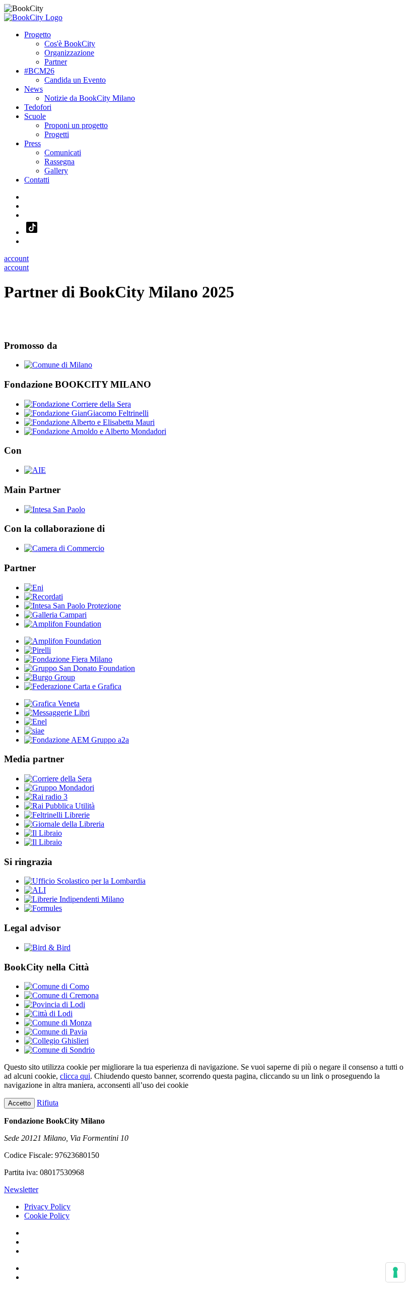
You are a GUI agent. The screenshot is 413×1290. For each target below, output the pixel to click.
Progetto (37, 34)
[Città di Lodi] (48, 1013)
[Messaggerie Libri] (57, 712)
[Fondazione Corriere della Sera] (77, 404)
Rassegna (59, 161)
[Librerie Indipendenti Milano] (74, 899)
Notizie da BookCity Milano (89, 98)
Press (32, 143)
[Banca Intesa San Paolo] (54, 509)
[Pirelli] (37, 650)
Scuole (35, 116)
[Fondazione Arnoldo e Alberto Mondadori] (95, 431)
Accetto (19, 1103)
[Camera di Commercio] (64, 548)
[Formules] (43, 908)
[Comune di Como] (56, 986)
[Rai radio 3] (45, 796)
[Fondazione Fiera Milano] (68, 659)
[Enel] (35, 721)
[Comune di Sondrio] (59, 1050)
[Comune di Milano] (58, 364)
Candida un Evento (75, 80)
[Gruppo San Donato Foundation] (79, 668)
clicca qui (75, 1076)
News (33, 89)
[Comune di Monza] (58, 1022)
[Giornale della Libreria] (64, 824)
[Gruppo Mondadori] (59, 787)
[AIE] (35, 470)
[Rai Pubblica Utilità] (59, 806)
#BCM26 (39, 71)
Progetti (56, 134)
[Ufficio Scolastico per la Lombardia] (85, 881)
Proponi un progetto (76, 125)
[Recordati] (43, 596)
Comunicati (62, 152)
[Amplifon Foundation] (62, 624)
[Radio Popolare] (43, 842)
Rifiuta (47, 1102)
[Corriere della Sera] (58, 778)
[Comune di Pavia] (55, 1031)
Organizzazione (69, 52)
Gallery (56, 170)
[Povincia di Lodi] (54, 1004)
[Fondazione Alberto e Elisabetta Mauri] (89, 422)
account (16, 258)
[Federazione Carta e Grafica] (72, 686)
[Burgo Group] (49, 677)
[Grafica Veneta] (52, 703)
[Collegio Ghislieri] (56, 1040)
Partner (55, 61)
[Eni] (33, 587)
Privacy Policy (47, 1206)
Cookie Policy (47, 1215)
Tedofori (37, 107)
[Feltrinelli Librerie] (57, 815)
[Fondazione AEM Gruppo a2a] (76, 739)
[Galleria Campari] (55, 614)
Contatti (36, 179)
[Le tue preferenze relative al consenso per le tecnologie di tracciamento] (395, 1272)
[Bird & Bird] (47, 947)
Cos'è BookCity (69, 43)
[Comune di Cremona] (61, 995)
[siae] (34, 730)
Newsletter (21, 1189)
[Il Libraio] (43, 833)
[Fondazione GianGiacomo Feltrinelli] (86, 413)
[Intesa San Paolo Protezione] (72, 605)
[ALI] (35, 890)
